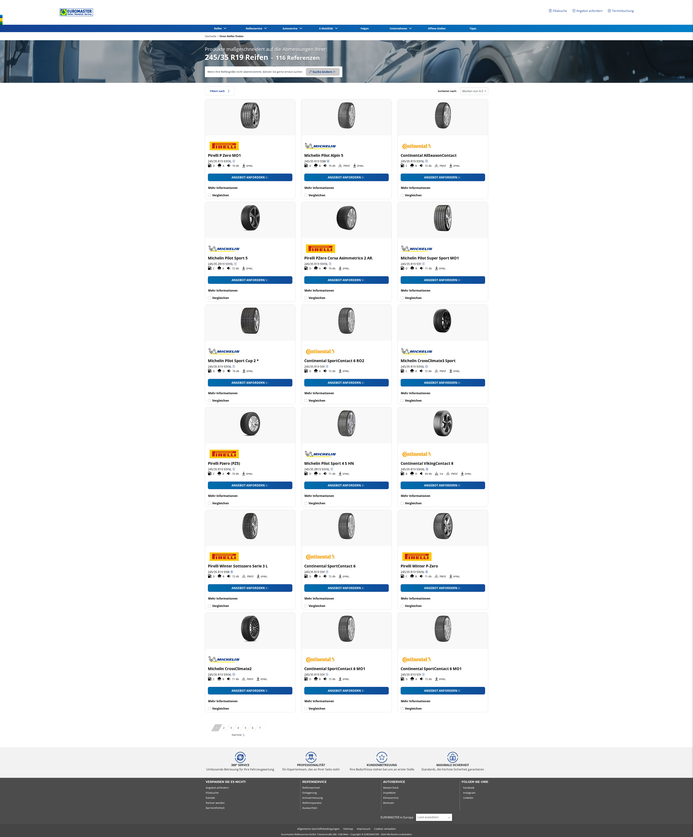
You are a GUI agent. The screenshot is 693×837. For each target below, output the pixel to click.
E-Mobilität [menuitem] (326, 28)
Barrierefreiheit (215, 808)
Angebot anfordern (248, 177)
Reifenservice (314, 782)
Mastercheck (390, 787)
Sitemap (348, 829)
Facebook (468, 787)
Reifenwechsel (311, 787)
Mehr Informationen (223, 188)
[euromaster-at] (75, 12)
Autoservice (394, 782)
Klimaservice (390, 797)
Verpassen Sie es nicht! (226, 782)
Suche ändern (322, 72)
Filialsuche (212, 792)
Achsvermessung (312, 797)
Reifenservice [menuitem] (255, 28)
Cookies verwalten (385, 829)
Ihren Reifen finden (231, 36)
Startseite (210, 36)
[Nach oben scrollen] (683, 829)
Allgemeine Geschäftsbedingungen (318, 829)
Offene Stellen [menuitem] (437, 28)
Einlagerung (309, 792)
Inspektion (389, 792)
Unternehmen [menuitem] (399, 28)
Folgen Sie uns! (475, 782)
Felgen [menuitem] (365, 28)
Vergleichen (220, 195)
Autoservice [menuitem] (291, 28)
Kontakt (210, 797)
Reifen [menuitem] (218, 28)
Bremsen (388, 803)
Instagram (469, 792)
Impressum (364, 829)
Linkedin (468, 797)
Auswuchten (309, 808)
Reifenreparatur (312, 803)
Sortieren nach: (447, 91)
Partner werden (215, 803)
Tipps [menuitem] (473, 28)
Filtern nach (217, 91)
